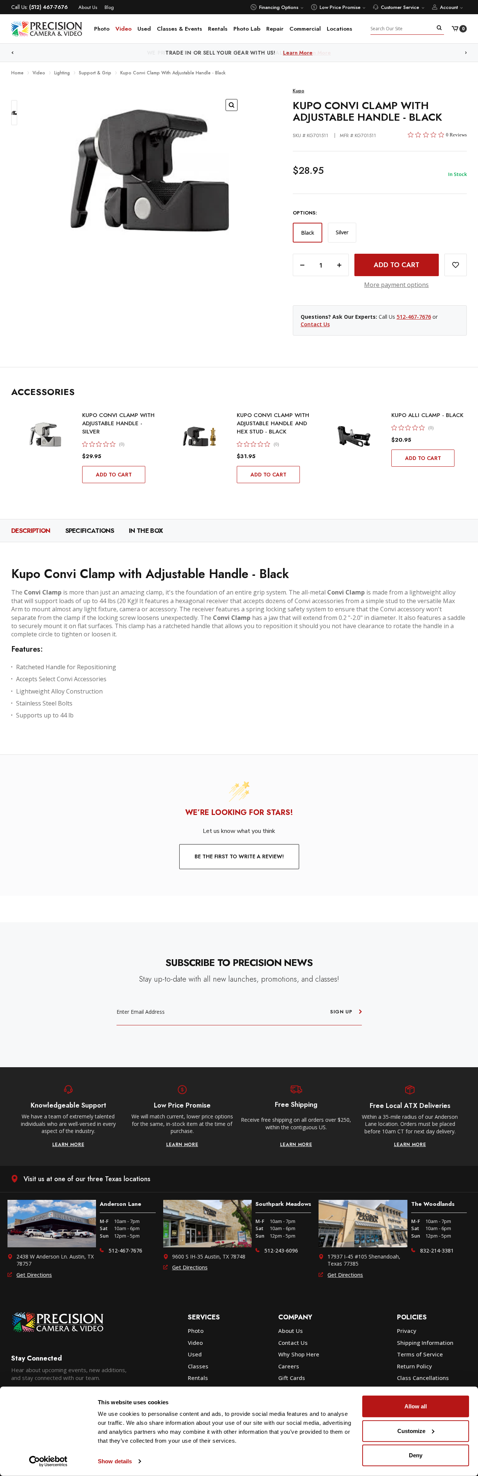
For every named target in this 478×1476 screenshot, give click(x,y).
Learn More (316, 52)
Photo (101, 29)
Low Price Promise (340, 7)
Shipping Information (425, 1342)
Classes (198, 1366)
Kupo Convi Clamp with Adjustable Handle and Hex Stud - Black (273, 423)
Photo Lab (246, 29)
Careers (288, 1366)
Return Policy (414, 1366)
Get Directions (34, 1274)
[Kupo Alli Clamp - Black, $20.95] (354, 436)
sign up (341, 1011)
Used (144, 29)
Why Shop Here (298, 1354)
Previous (12, 53)
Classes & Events (179, 29)
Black (307, 232)
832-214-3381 (437, 1250)
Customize (411, 1430)
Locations (339, 29)
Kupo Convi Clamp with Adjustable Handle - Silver (118, 423)
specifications (89, 530)
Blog (109, 7)
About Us (87, 7)
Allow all (415, 1406)
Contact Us (315, 324)
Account (449, 7)
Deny (415, 1455)
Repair (274, 29)
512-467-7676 (414, 316)
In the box (146, 530)
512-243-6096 (281, 1250)
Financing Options (278, 7)
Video (123, 29)
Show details (115, 1461)
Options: (305, 213)
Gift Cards (291, 1377)
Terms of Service (420, 1354)
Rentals (217, 29)
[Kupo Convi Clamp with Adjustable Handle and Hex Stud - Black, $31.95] (199, 436)
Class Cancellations (423, 1377)
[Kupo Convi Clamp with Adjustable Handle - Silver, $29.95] (44, 436)
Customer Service (400, 7)
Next (466, 53)
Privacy (406, 1330)
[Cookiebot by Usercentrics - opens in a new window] (48, 1461)
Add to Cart (114, 474)
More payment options (396, 285)
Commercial (305, 29)
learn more (68, 1144)
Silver (342, 232)
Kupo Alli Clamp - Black (427, 415)
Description (30, 530)
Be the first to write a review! (239, 856)
